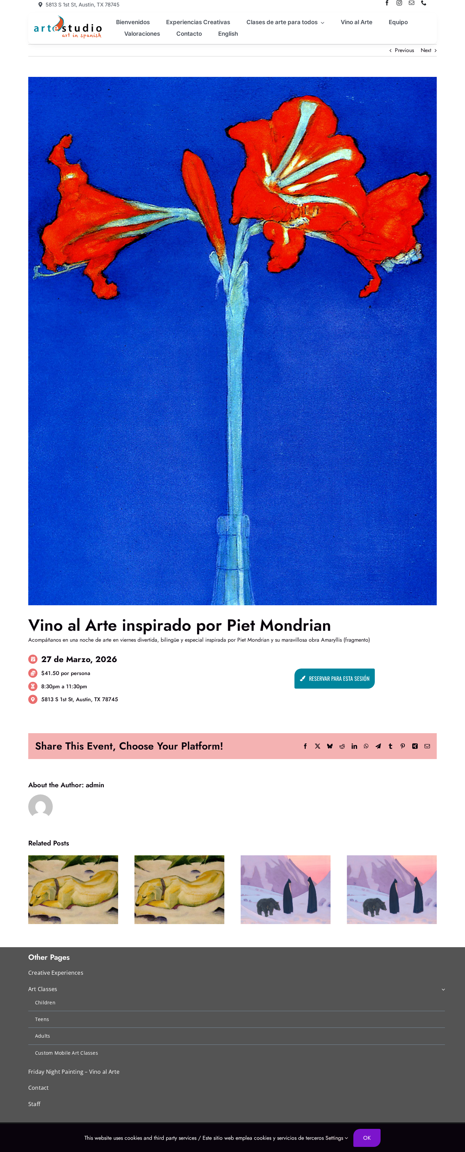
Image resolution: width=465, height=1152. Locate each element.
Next (426, 50)
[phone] (424, 2)
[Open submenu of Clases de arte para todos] (321, 22)
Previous (404, 50)
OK (367, 1138)
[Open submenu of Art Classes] (442, 990)
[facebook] (387, 2)
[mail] (411, 2)
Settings (335, 1138)
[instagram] (399, 2)
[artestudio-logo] (67, 17)
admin (95, 785)
